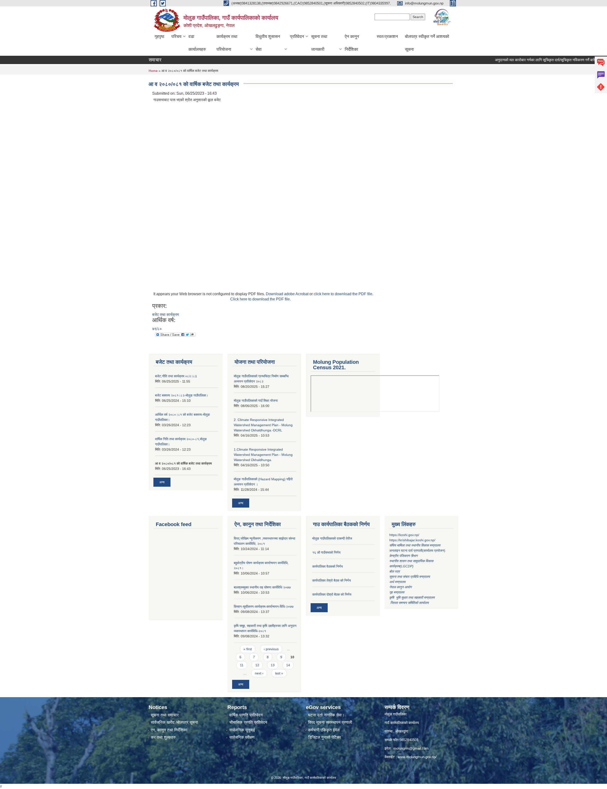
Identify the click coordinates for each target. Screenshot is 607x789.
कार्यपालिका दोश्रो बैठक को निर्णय (331, 594)
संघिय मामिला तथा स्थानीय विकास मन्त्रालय (415, 545)
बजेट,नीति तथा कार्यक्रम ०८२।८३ (176, 376)
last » (279, 673)
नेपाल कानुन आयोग (400, 587)
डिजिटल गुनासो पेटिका (324, 737)
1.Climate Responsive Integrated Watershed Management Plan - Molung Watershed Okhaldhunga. (263, 455)
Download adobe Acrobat (287, 294)
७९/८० (157, 329)
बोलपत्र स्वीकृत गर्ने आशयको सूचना (427, 43)
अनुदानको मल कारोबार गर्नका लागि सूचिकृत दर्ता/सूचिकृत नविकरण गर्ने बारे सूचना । (533, 60)
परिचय (176, 36)
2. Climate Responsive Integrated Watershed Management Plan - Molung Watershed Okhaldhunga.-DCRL (263, 425)
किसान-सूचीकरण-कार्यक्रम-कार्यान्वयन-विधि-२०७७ (264, 606)
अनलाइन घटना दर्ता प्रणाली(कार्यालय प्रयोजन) (417, 550)
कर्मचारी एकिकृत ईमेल (324, 730)
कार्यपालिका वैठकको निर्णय (327, 566)
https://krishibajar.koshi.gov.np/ (412, 540)
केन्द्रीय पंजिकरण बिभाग (403, 556)
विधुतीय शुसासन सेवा (268, 43)
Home (153, 71)
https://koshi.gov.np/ (404, 535)
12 (257, 665)
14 (288, 665)
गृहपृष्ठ (159, 36)
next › (259, 673)
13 (273, 665)
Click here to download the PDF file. (260, 299)
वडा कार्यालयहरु (197, 43)
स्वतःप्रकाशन (387, 36)
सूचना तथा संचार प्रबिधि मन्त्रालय (409, 577)
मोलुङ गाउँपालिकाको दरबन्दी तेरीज (332, 538)
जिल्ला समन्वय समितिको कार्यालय (409, 603)
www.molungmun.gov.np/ (417, 757)
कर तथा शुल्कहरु (163, 737)
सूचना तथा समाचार (165, 715)
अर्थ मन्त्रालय (397, 582)
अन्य (162, 482)
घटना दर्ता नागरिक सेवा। (326, 715)
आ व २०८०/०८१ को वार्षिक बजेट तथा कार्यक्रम (183, 463)
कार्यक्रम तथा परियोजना (226, 43)
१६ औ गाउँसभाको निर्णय (326, 552)
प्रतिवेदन (297, 36)
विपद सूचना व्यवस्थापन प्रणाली (330, 722)
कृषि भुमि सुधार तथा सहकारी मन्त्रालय (412, 597)
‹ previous (271, 649)
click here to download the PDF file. (343, 294)
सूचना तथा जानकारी (319, 43)
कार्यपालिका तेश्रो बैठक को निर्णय (331, 580)
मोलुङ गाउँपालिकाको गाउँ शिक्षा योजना (256, 400)
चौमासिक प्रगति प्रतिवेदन (248, 722)
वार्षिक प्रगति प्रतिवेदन (246, 715)
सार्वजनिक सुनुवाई (242, 730)
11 (242, 665)
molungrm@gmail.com (411, 748)
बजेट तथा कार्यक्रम (165, 315)
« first (248, 649)
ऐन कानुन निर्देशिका (352, 43)
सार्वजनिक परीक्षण (241, 737)
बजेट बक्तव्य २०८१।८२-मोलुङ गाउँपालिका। (181, 395)
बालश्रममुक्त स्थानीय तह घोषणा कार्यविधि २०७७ (262, 587)
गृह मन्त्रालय (396, 592)
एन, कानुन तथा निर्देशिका (169, 730)
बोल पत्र (395, 571)
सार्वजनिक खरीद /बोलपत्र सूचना (174, 722)
